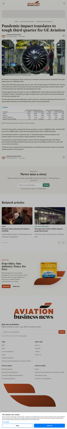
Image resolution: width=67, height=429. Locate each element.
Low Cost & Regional (42, 226)
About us (37, 345)
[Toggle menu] (3, 3)
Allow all (49, 425)
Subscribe (6, 286)
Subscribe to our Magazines (43, 378)
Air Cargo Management (8, 378)
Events (37, 369)
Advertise (37, 348)
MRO (3, 345)
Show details (5, 422)
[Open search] (64, 3)
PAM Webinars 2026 (41, 375)
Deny (17, 425)
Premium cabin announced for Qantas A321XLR (15, 230)
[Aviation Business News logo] (33, 3)
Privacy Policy (42, 188)
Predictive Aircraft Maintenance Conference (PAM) (16, 361)
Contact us (38, 354)
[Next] (63, 242)
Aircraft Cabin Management (10, 372)
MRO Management (7, 369)
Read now (16, 286)
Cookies (37, 351)
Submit (46, 185)
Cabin (4, 226)
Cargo (3, 354)
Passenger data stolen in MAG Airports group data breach (49, 230)
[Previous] (59, 242)
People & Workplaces (8, 358)
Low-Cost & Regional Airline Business (12, 375)
